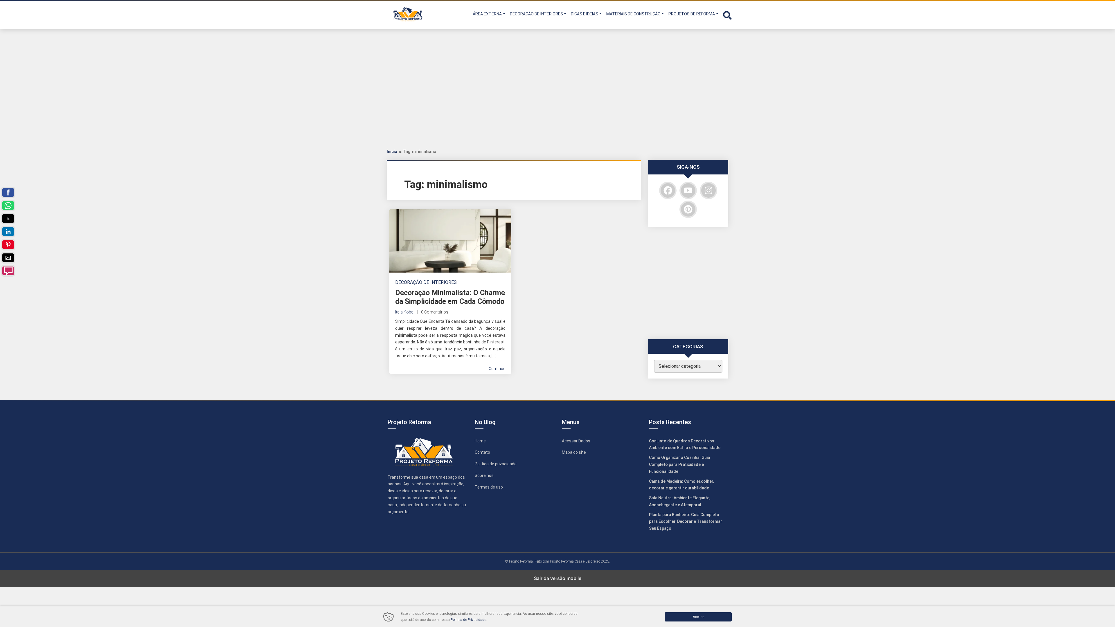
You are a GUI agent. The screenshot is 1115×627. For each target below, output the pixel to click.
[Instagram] (708, 190)
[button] (726, 14)
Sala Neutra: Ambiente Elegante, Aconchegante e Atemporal (679, 501)
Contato (482, 452)
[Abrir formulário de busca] (727, 15)
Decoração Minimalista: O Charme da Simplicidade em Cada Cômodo (450, 297)
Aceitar (698, 617)
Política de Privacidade (468, 620)
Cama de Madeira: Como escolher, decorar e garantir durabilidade (681, 485)
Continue (497, 368)
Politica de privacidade (496, 464)
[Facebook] (668, 190)
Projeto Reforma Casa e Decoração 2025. (580, 561)
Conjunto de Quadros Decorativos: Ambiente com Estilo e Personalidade (684, 444)
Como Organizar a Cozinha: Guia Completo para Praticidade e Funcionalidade (679, 464)
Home (480, 441)
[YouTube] (688, 190)
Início (392, 151)
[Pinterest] (688, 209)
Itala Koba (404, 312)
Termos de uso (489, 487)
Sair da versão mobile (557, 578)
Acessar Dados (576, 441)
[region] (557, 92)
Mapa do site (574, 452)
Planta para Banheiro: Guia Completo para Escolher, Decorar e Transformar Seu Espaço (685, 521)
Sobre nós (484, 475)
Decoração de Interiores (426, 282)
